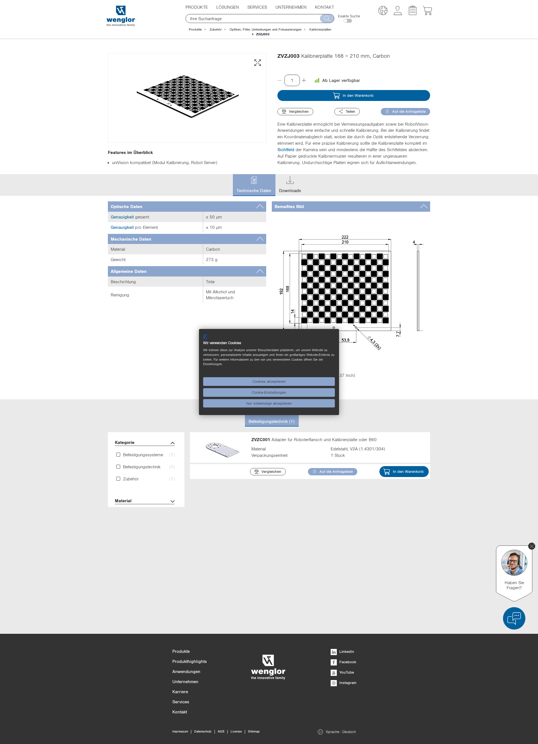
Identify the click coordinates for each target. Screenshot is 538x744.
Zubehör (216, 29)
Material (123, 500)
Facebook (347, 662)
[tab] (187, 206)
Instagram (347, 683)
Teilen (350, 111)
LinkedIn (346, 651)
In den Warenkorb (358, 95)
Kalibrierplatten (320, 29)
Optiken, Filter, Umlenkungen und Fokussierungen (265, 29)
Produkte (195, 29)
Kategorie (124, 442)
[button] (382, 11)
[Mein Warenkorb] (427, 13)
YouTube (346, 672)
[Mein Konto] (397, 13)
